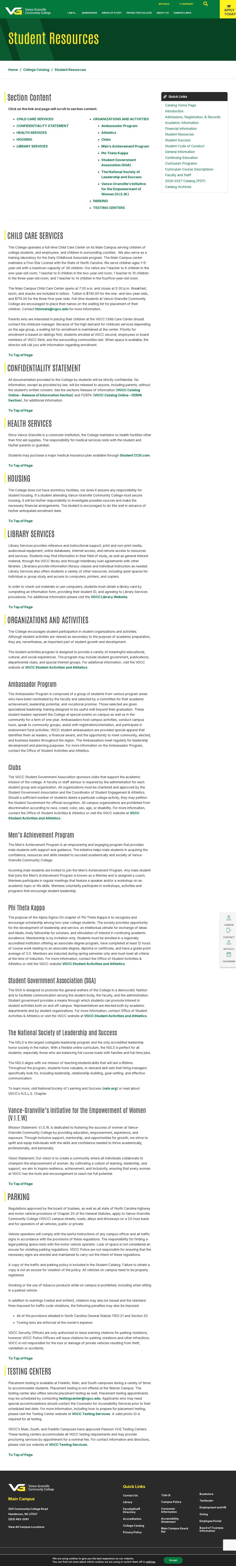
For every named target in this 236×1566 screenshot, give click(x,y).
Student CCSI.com (135, 455)
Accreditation (132, 1518)
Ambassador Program (119, 126)
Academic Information (182, 123)
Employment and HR (212, 1507)
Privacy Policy (132, 1532)
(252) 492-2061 (18, 1519)
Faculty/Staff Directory (131, 1510)
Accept (173, 1560)
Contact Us (130, 1495)
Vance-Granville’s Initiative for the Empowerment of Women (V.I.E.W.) (123, 189)
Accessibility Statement (170, 1520)
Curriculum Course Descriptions (189, 169)
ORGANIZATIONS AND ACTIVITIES (121, 119)
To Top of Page (20, 355)
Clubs (106, 139)
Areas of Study (112, 12)
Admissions (89, 12)
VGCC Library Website (109, 597)
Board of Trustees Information (211, 1529)
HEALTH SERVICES (32, 133)
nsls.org (110, 1088)
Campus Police (171, 1501)
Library (127, 1502)
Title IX (166, 1495)
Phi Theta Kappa (114, 153)
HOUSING (24, 139)
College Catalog (133, 1525)
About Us (163, 12)
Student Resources (179, 134)
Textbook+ (206, 1500)
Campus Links (182, 12)
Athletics (108, 133)
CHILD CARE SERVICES (35, 119)
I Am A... (72, 12)
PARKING (100, 201)
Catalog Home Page (180, 105)
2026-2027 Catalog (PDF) (185, 181)
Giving (203, 1514)
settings (150, 1562)
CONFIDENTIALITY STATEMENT (43, 126)
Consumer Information (169, 1510)
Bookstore (206, 1493)
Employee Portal (210, 1521)
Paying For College (139, 12)
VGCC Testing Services (91, 1414)
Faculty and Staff (178, 175)
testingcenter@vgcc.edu (79, 1398)
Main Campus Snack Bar (174, 1530)
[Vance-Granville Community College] (28, 11)
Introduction (174, 111)
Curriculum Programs (181, 163)
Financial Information (181, 129)
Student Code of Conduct (184, 146)
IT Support (186, 4)
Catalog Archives (178, 187)
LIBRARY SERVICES (32, 146)
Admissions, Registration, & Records (192, 117)
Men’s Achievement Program (125, 146)
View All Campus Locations (26, 1526)
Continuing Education (181, 158)
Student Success (177, 140)
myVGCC (164, 4)
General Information (180, 152)
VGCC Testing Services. (68, 1445)
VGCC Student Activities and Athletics (56, 667)
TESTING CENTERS (109, 208)
